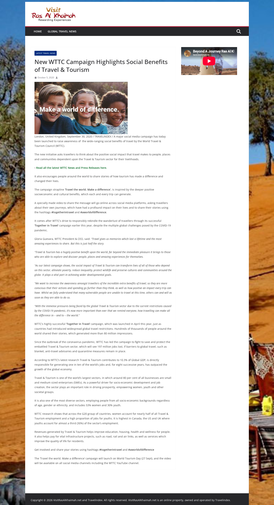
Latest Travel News (45, 53)
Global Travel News (62, 31)
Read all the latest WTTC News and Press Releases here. (71, 168)
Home (38, 31)
